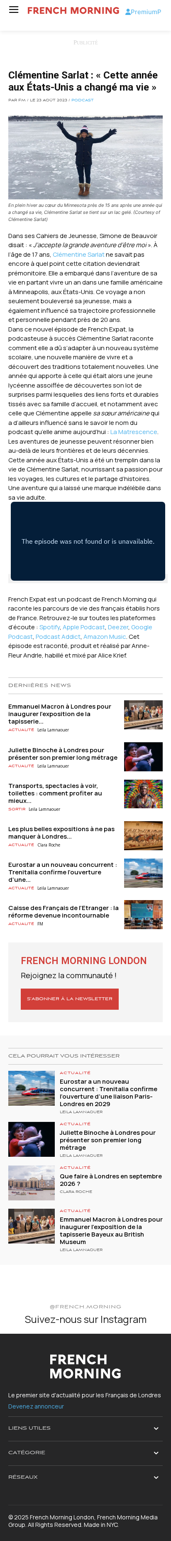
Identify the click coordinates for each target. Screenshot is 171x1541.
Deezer (118, 627)
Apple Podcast (84, 627)
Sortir (16, 809)
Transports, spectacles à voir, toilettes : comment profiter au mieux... (55, 793)
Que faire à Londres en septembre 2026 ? (111, 1180)
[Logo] (73, 10)
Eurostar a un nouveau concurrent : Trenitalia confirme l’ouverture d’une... (62, 872)
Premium (144, 12)
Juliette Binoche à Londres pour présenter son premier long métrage (62, 754)
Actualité (21, 730)
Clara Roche (48, 845)
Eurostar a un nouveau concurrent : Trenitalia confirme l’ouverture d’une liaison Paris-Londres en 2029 (108, 1092)
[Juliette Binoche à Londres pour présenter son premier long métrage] (143, 756)
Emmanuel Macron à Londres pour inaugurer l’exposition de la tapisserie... (59, 714)
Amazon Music (104, 636)
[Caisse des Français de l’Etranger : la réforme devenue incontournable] (143, 914)
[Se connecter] (128, 12)
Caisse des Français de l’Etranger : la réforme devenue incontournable (63, 911)
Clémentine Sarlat (79, 254)
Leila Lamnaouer (53, 730)
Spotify (49, 627)
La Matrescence (133, 431)
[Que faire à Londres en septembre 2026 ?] (31, 1183)
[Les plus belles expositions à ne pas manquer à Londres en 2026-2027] (143, 835)
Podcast (82, 100)
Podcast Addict (58, 636)
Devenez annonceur (36, 1406)
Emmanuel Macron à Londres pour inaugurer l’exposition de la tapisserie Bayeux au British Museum (111, 1230)
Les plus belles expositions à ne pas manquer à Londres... (61, 832)
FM (40, 924)
